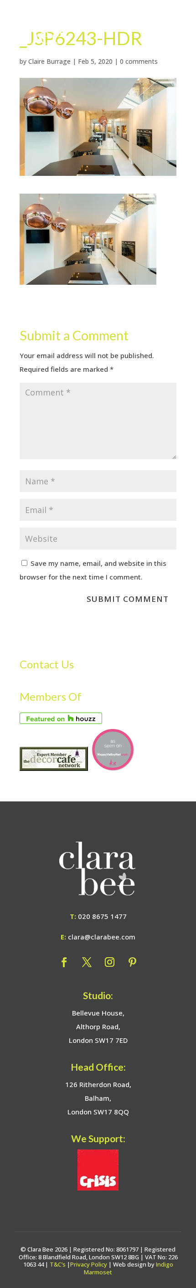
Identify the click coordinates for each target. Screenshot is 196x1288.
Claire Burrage (49, 61)
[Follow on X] (86, 962)
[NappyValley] (112, 768)
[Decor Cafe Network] (54, 768)
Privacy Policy (88, 1264)
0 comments (139, 61)
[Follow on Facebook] (63, 962)
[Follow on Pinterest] (132, 962)
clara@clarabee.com (101, 936)
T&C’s (58, 1264)
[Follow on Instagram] (109, 962)
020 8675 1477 (102, 916)
